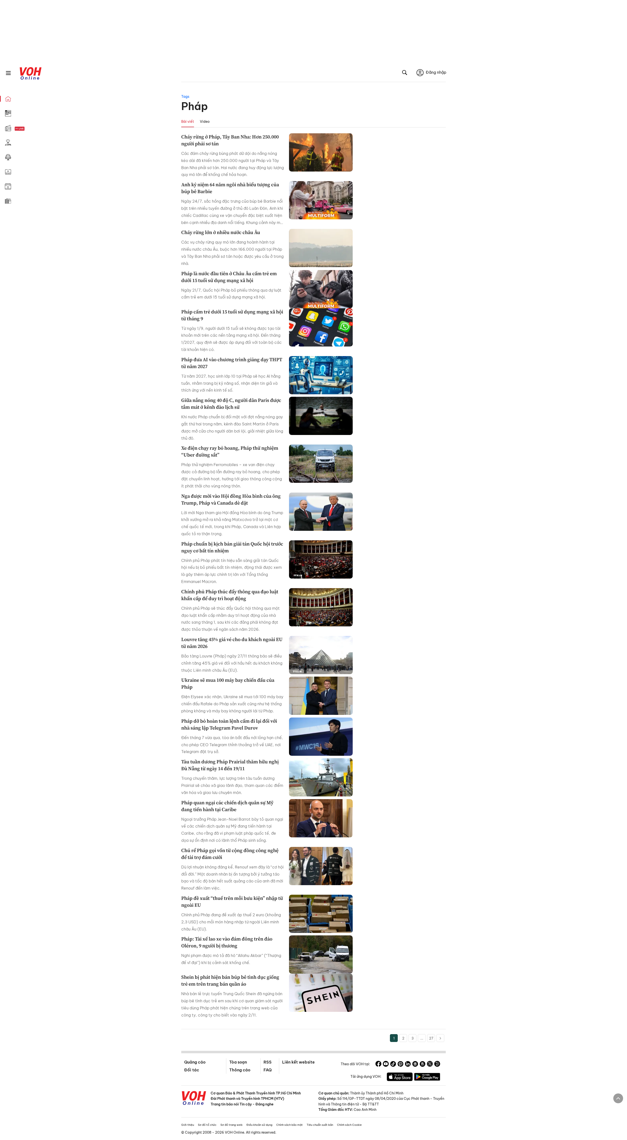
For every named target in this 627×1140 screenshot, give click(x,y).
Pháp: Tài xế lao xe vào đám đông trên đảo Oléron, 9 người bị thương (226, 942)
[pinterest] (400, 1064)
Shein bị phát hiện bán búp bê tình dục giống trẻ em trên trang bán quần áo (230, 980)
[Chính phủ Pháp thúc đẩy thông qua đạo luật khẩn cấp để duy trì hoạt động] (321, 607)
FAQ (268, 1069)
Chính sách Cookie (349, 1125)
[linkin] (408, 1064)
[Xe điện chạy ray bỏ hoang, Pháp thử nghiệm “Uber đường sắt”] (321, 464)
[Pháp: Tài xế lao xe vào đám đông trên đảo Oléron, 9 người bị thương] (321, 954)
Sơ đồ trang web (231, 1125)
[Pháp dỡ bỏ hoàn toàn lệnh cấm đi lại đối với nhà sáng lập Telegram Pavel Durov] (321, 737)
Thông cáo (239, 1069)
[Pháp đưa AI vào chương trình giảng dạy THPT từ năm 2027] (321, 375)
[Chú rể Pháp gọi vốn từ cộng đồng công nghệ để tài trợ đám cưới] (321, 866)
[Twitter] (430, 1064)
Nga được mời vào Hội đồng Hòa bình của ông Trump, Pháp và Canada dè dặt (231, 499)
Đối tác (191, 1069)
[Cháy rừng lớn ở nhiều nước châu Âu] (321, 248)
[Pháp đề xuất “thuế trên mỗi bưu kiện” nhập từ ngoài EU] (321, 914)
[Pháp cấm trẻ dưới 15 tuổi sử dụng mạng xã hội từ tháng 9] (321, 327)
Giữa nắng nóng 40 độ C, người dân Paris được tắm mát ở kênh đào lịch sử (231, 403)
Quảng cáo (194, 1062)
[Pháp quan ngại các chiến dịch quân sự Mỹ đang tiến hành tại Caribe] (321, 818)
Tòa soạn (238, 1062)
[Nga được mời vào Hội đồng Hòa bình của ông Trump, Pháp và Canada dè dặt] (321, 512)
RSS (268, 1062)
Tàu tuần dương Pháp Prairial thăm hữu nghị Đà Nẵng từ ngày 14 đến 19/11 (230, 765)
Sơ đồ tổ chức (207, 1125)
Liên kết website (298, 1062)
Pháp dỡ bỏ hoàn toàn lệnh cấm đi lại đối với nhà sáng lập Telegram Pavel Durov (229, 724)
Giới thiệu (187, 1125)
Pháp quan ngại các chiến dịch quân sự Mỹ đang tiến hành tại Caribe (227, 806)
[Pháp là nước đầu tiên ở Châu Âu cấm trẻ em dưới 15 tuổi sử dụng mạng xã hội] (321, 289)
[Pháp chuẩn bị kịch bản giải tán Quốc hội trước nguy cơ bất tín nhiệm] (321, 559)
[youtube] (386, 1064)
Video (205, 121)
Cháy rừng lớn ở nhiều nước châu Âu (220, 232)
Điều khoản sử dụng (259, 1125)
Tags (185, 96)
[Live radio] (28, 129)
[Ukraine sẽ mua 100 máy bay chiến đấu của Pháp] (321, 696)
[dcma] (422, 1064)
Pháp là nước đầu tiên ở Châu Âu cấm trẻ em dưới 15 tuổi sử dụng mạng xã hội (229, 277)
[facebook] (378, 1064)
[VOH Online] (194, 1098)
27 (431, 1038)
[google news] (415, 1064)
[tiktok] (393, 1064)
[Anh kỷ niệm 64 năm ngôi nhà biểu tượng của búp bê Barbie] (321, 200)
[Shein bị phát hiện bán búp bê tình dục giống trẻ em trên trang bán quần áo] (321, 993)
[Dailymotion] (437, 1064)
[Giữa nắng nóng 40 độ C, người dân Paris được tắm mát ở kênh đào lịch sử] (321, 416)
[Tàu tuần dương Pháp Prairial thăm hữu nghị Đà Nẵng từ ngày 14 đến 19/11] (321, 777)
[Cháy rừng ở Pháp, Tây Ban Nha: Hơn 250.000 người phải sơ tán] (321, 152)
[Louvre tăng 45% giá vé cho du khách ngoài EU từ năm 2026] (321, 655)
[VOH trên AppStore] (400, 1077)
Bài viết (187, 121)
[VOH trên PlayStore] (427, 1077)
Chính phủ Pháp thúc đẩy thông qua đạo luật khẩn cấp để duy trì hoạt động (229, 595)
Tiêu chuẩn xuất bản (320, 1125)
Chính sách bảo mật (289, 1125)
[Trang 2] (440, 1038)
